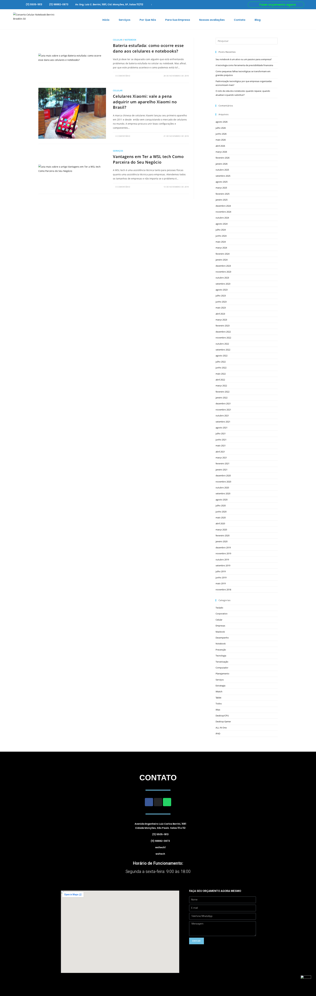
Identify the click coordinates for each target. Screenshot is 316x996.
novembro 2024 (223, 211)
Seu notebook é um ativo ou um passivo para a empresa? (244, 59)
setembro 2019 (223, 565)
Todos (219, 703)
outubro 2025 (222, 169)
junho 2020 (221, 511)
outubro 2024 (222, 217)
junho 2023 (221, 301)
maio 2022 (221, 373)
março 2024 (221, 247)
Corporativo (221, 613)
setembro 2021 (223, 421)
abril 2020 (220, 523)
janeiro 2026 (221, 163)
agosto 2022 (221, 355)
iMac (218, 709)
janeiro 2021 (221, 469)
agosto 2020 (221, 499)
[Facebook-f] (149, 802)
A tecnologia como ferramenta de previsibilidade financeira (244, 65)
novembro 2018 (223, 589)
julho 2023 (221, 295)
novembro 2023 (223, 271)
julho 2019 (221, 571)
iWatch (219, 691)
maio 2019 (221, 583)
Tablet (218, 697)
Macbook (220, 631)
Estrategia (220, 685)
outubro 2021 (222, 415)
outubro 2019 (222, 559)
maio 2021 (221, 445)
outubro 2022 (222, 343)
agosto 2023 (221, 289)
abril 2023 (220, 313)
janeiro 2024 (221, 259)
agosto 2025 (221, 181)
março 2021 (221, 457)
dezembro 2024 (223, 205)
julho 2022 (221, 361)
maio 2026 (221, 139)
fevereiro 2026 (222, 157)
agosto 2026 (221, 121)
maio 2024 (221, 241)
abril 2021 (220, 451)
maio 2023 (221, 307)
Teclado (219, 607)
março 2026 (221, 151)
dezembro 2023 (223, 265)
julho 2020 (221, 505)
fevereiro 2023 (222, 325)
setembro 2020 (223, 493)
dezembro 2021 (223, 403)
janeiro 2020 (221, 541)
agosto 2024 (221, 223)
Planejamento (222, 673)
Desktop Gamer (223, 721)
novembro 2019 (223, 553)
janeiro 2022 (221, 397)
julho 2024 (221, 229)
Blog (258, 20)
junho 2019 (221, 577)
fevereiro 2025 (222, 193)
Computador (222, 667)
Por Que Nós (148, 20)
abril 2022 (220, 379)
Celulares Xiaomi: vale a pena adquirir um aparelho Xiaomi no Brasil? (145, 101)
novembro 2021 (223, 409)
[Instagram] (158, 802)
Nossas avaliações (212, 20)
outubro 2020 (222, 487)
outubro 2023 (222, 277)
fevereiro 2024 (222, 253)
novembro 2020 (223, 481)
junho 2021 (221, 439)
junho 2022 (221, 367)
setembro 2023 (223, 283)
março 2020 (221, 529)
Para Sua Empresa (177, 20)
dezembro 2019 (223, 547)
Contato (239, 20)
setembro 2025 (223, 175)
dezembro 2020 (223, 475)
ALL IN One (221, 727)
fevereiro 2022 (222, 391)
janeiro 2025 (221, 199)
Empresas (220, 625)
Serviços (124, 20)
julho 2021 (221, 433)
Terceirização (222, 661)
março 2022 (221, 385)
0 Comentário (123, 75)
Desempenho (222, 637)
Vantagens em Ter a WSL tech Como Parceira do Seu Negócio (148, 159)
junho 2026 (221, 133)
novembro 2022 (223, 337)
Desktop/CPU (222, 715)
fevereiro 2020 (222, 535)
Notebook (130, 39)
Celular (117, 39)
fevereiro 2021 (222, 463)
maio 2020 (221, 517)
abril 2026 (220, 145)
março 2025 (221, 187)
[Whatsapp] (167, 802)
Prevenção (221, 649)
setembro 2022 (223, 349)
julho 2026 (221, 127)
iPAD (218, 733)
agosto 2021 (221, 427)
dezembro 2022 (223, 331)
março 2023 (221, 319)
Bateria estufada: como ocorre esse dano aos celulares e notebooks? (148, 48)
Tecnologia (221, 655)
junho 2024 (221, 235)
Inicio (105, 20)
